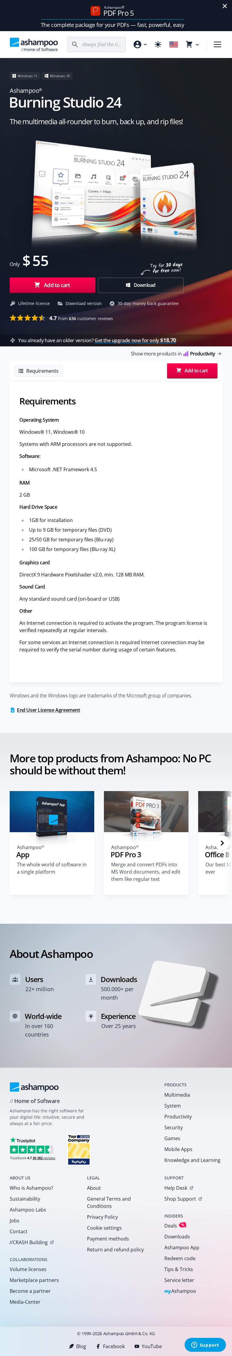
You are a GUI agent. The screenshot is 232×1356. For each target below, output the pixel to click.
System (172, 1105)
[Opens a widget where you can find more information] (205, 1345)
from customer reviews (81, 318)
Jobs (14, 1220)
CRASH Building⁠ (28, 1242)
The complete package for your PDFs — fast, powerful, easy (112, 24)
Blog (81, 1346)
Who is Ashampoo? (31, 1188)
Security (173, 1127)
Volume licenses (28, 1269)
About (94, 1188)
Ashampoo (180, 1291)
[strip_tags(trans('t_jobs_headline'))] (79, 1150)
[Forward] (222, 843)
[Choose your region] (173, 44)
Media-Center (25, 1302)
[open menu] (217, 44)
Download (144, 285)
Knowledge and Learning (192, 1160)
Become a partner (30, 1291)
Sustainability (25, 1198)
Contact (18, 1231)
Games (172, 1138)
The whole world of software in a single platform (52, 868)
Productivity (178, 1116)
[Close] (225, 6)
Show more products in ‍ (173, 353)
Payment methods (108, 1238)
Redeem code (179, 1258)
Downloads (177, 1236)
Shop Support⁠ (180, 1198)
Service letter (179, 1280)
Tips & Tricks (178, 1269)
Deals (174, 1225)
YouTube (152, 1346)
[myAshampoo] (140, 44)
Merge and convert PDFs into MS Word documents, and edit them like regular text (145, 871)
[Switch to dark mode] (158, 44)
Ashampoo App (181, 1247)
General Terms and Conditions (109, 1202)
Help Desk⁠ (175, 1188)
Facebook (114, 1346)
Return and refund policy (115, 1249)
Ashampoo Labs (28, 1209)
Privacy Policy (102, 1217)
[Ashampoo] (34, 1087)
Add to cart (57, 285)
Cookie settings (104, 1228)
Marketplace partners (34, 1280)
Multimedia (177, 1095)
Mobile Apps (178, 1149)
